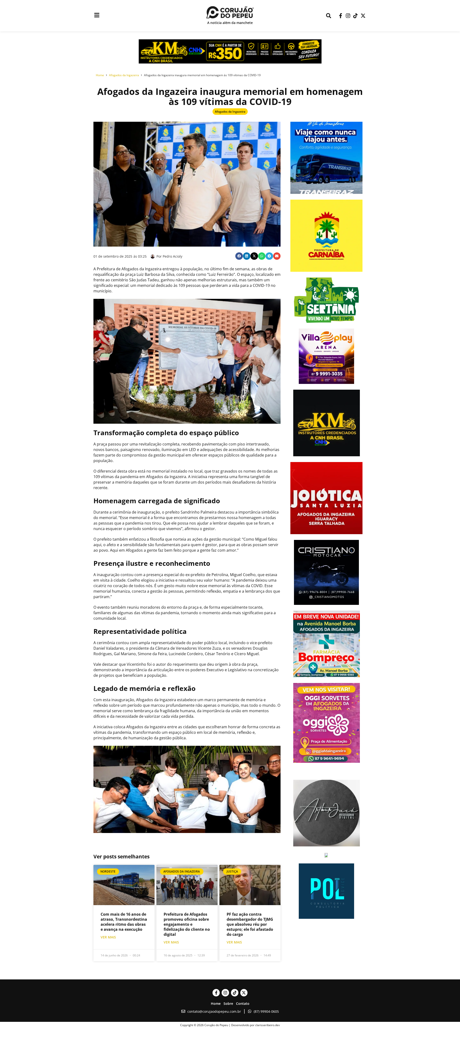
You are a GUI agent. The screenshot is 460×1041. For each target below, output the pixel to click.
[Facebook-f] (340, 15)
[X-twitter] (363, 15)
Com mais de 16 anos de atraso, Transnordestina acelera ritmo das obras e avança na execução (124, 922)
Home (216, 1003)
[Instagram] (348, 15)
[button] (239, 256)
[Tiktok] (355, 15)
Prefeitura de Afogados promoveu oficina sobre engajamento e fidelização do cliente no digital (187, 924)
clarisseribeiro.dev (267, 1025)
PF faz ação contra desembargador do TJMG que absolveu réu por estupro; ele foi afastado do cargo (250, 924)
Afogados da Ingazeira (230, 112)
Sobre (228, 1003)
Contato (242, 1003)
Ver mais (108, 937)
